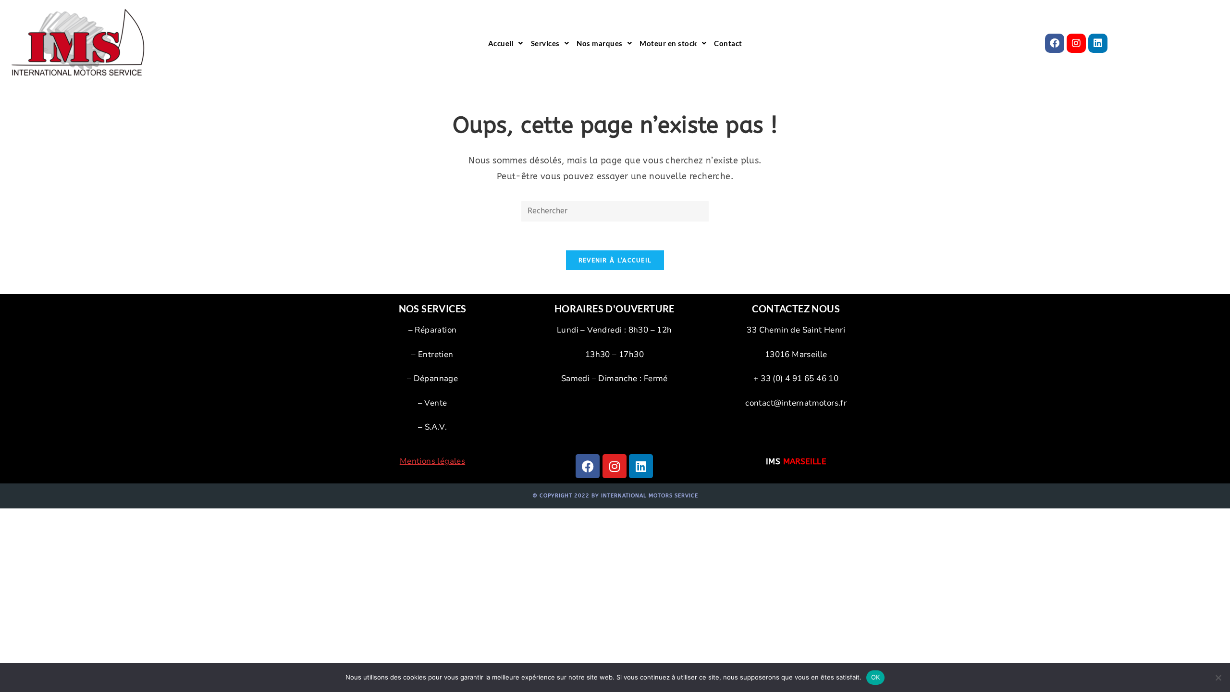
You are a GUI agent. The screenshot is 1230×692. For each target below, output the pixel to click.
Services (545, 43)
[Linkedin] (1097, 43)
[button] (505, 43)
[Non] (1218, 677)
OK (875, 677)
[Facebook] (1054, 43)
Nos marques (600, 43)
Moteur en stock (668, 43)
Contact (728, 43)
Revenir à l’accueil (615, 260)
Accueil (501, 43)
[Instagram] (1076, 43)
